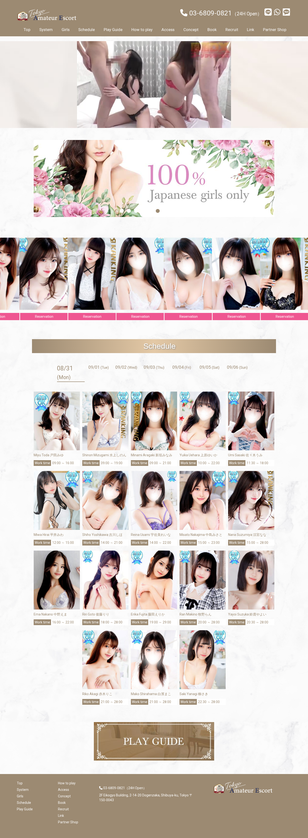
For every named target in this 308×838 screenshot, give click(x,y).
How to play (142, 29)
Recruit (231, 29)
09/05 (209, 367)
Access (167, 29)
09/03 (154, 367)
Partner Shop (274, 29)
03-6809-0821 (210, 13)
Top (27, 29)
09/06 (237, 367)
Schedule (86, 29)
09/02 (126, 367)
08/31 (65, 372)
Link (250, 29)
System (46, 29)
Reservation (56, 316)
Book (212, 29)
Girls (66, 29)
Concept (191, 29)
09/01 (98, 367)
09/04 (181, 367)
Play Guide (113, 29)
